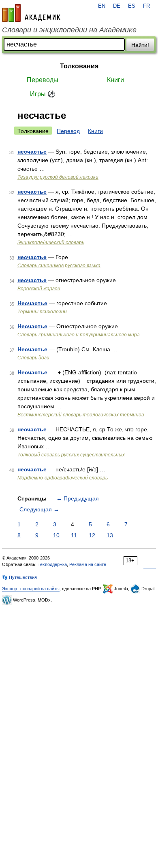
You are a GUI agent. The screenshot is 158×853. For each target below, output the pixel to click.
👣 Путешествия (19, 577)
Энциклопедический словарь (50, 242)
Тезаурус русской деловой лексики (57, 177)
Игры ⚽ (43, 94)
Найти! (140, 45)
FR (146, 6)
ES (131, 6)
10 (56, 535)
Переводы (42, 79)
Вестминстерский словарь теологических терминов (80, 415)
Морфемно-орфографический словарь (62, 478)
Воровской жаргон (38, 288)
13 (110, 535)
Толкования (79, 66)
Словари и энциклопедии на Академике (69, 30)
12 (92, 535)
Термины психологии (42, 312)
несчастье (32, 151)
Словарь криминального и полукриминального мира (78, 335)
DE (116, 6)
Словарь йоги (33, 358)
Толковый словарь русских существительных (71, 455)
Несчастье (32, 303)
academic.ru (31, 13)
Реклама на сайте (87, 564)
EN (101, 6)
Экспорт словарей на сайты (31, 588)
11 (74, 535)
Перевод (68, 131)
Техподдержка (52, 564)
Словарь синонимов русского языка (58, 265)
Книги (115, 79)
